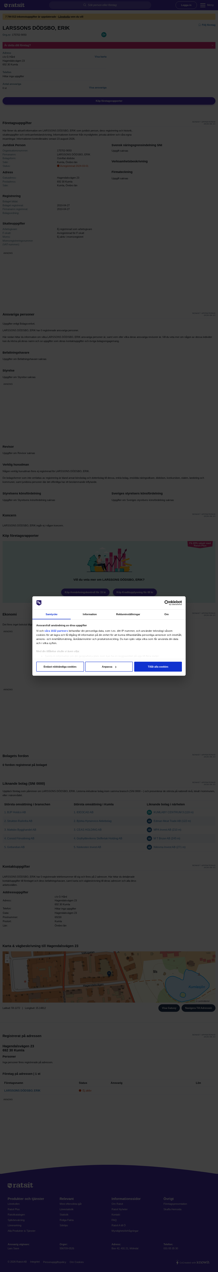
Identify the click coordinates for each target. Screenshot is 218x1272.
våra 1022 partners (56, 630)
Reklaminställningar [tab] (128, 614)
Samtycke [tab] (51, 614)
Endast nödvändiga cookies (60, 666)
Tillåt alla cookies (158, 666)
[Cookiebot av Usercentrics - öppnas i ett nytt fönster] (167, 602)
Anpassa (107, 666)
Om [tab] (166, 614)
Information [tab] (90, 614)
